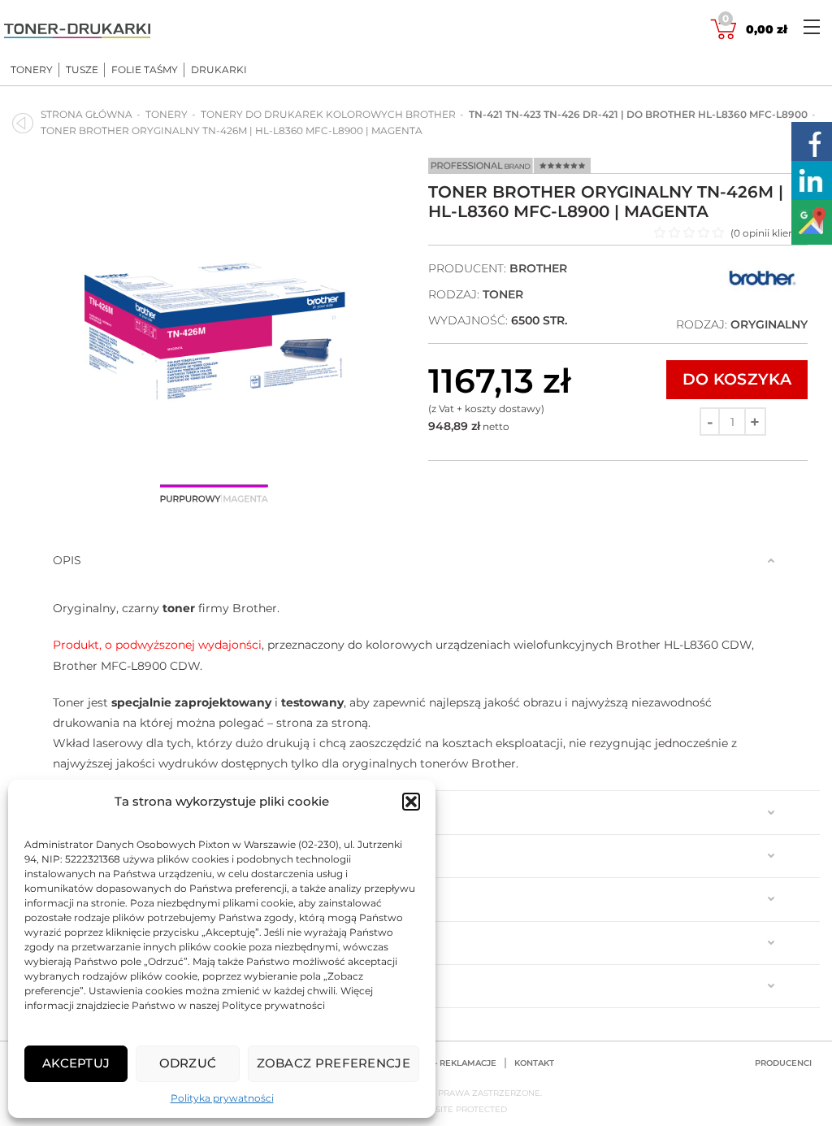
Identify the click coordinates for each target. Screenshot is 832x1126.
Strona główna (86, 114)
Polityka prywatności (222, 1098)
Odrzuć (188, 1063)
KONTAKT (534, 1063)
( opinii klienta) (769, 233)
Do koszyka (736, 379)
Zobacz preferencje (333, 1063)
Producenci (783, 1063)
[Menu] (811, 26)
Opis (67, 560)
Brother (538, 268)
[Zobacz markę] (762, 291)
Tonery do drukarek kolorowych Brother (328, 114)
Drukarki (219, 70)
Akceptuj (76, 1063)
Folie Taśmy (144, 70)
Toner (503, 294)
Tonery (32, 70)
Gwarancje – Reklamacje (436, 1063)
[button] (411, 801)
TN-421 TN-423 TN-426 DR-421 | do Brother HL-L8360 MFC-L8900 (638, 114)
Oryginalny (769, 324)
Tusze (82, 70)
